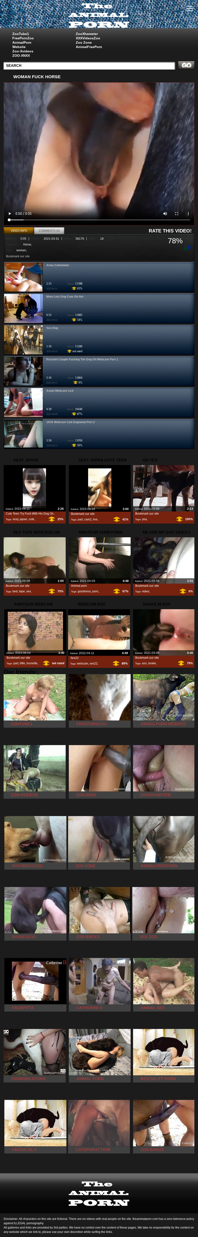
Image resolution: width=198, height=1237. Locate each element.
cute (31, 519)
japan (23, 519)
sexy (15, 519)
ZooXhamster (87, 34)
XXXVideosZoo (88, 38)
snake (152, 663)
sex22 (94, 663)
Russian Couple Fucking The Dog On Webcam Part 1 (82, 359)
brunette (32, 663)
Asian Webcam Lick (60, 390)
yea (144, 519)
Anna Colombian (57, 265)
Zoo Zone (84, 42)
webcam (82, 663)
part (80, 519)
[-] (189, 247)
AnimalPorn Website (21, 45)
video (145, 591)
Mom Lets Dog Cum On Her (65, 296)
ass (144, 663)
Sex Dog (52, 328)
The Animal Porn (99, 15)
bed (15, 591)
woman (21, 250)
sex (28, 591)
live (95, 519)
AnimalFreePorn (89, 47)
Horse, (27, 244)
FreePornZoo (23, 38)
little (22, 663)
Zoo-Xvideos (22, 51)
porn (95, 591)
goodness (84, 591)
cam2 (88, 519)
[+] (184, 248)
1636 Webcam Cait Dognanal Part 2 (70, 422)
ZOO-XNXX (21, 55)
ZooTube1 (20, 34)
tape (22, 591)
